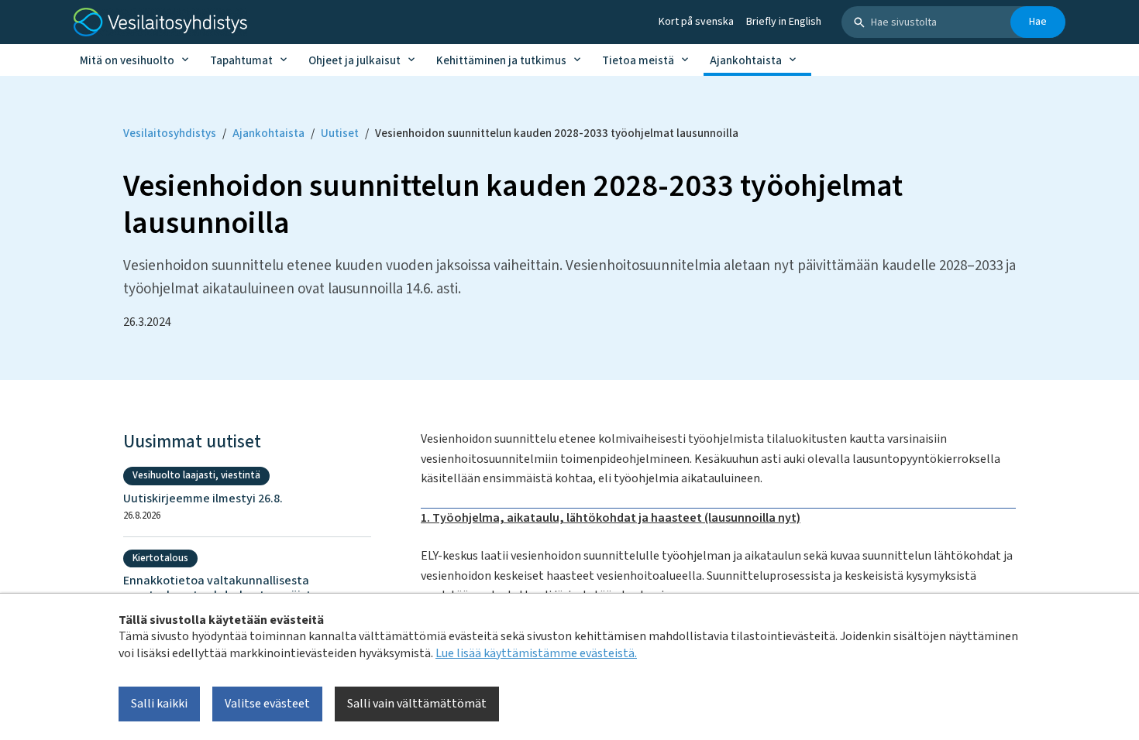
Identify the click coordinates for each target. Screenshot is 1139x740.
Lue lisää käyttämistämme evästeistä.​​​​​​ (536, 652)
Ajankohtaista (746, 61)
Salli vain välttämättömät (417, 703)
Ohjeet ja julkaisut (354, 61)
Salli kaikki (159, 703)
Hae (1038, 21)
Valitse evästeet (267, 703)
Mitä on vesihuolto (127, 61)
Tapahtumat (241, 61)
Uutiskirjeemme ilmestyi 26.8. (203, 499)
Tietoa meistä (638, 61)
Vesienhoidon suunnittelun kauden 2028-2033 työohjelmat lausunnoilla (556, 133)
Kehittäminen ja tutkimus (501, 61)
